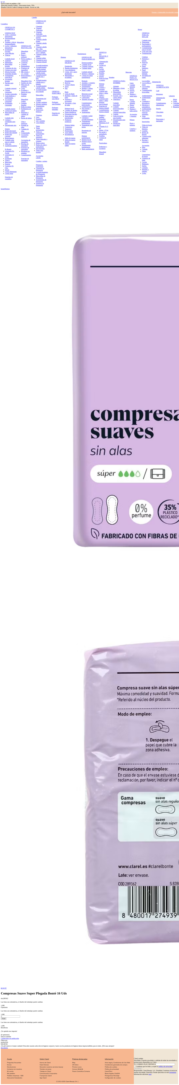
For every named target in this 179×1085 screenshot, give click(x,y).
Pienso (132, 89)
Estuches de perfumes (56, 114)
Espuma (39, 119)
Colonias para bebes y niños (103, 99)
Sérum (7, 170)
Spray (67, 86)
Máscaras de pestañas (25, 85)
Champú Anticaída (39, 33)
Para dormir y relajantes (86, 109)
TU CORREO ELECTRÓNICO (145, 1064)
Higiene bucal (69, 108)
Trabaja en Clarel (45, 1071)
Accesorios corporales (8, 100)
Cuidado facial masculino (118, 107)
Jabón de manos (70, 138)
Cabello (34, 17)
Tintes (38, 126)
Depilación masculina (116, 124)
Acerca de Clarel (45, 1062)
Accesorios (145, 145)
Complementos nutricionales (87, 104)
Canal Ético (108, 1071)
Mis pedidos (11, 1073)
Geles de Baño (69, 94)
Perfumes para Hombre (56, 103)
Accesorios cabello (39, 157)
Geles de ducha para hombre (118, 117)
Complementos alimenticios (161, 104)
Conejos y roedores (133, 129)
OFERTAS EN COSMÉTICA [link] (10, 28)
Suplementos (86, 112)
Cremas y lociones (102, 88)
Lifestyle (172, 96)
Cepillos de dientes (71, 110)
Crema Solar (9, 173)
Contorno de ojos (11, 68)
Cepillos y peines (41, 161)
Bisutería (176, 107)
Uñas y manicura (24, 122)
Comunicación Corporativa (48, 1073)
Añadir (3, 1018)
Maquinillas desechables (117, 93)
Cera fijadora (40, 123)
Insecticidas (146, 122)
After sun (8, 144)
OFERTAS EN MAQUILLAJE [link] (26, 47)
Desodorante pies (10, 125)
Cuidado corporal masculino (119, 111)
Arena (132, 92)
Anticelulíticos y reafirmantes (10, 97)
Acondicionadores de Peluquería (42, 173)
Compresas (68, 127)
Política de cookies (111, 1067)
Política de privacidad (112, 1069)
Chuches (159, 115)
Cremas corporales (8, 91)
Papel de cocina (145, 63)
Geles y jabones (101, 96)
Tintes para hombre (39, 151)
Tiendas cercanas (45, 1069)
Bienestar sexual (87, 94)
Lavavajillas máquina (146, 87)
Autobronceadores (11, 146)
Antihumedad (146, 109)
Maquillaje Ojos (26, 81)
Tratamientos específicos (9, 76)
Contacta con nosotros (14, 1069)
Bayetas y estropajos (145, 141)
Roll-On (67, 83)
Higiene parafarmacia (86, 137)
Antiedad (8, 61)
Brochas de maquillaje (24, 145)
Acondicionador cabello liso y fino (41, 76)
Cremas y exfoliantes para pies (10, 121)
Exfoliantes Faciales (8, 50)
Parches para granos (9, 84)
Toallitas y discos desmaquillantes (10, 43)
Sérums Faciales (10, 72)
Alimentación (156, 82)
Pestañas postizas (24, 95)
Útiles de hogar (147, 125)
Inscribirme (138, 1068)
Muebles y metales (145, 170)
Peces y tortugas (132, 124)
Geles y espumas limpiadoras (10, 35)
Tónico (7, 160)
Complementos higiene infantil (104, 111)
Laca (38, 117)
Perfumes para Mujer (55, 98)
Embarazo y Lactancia (103, 147)
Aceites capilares (41, 102)
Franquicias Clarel (46, 1075)
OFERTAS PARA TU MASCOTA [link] (134, 77)
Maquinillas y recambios (69, 76)
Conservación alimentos (146, 137)
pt (4, 2)
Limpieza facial (10, 33)
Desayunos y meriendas (160, 120)
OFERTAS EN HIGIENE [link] (70, 62)
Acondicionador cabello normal (41, 68)
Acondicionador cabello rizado (41, 72)
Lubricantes (86, 97)
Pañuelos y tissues (145, 60)
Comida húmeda (132, 86)
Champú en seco (41, 60)
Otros (144, 151)
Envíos (9, 1065)
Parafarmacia (82, 54)
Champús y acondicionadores (87, 118)
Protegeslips (69, 131)
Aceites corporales (11, 94)
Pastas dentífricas (70, 112)
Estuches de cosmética (9, 178)
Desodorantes (69, 81)
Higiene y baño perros (133, 110)
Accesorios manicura (24, 135)
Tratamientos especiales (40, 107)
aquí (150, 1074)
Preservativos (86, 96)
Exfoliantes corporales (8, 104)
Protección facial (10, 131)
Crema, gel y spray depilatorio (71, 73)
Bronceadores (9, 138)
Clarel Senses (44, 1065)
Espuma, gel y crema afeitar (117, 96)
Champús (39, 26)
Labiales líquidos (24, 104)
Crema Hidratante (11, 172)
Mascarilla (8, 162)
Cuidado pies (9, 118)
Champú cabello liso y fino (41, 48)
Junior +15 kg (103, 130)
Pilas (144, 147)
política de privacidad (165, 1066)
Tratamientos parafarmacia (86, 122)
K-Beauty (8, 149)
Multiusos (145, 164)
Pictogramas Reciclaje (112, 1075)
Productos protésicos (68, 121)
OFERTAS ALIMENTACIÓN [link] (162, 86)
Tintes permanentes (40, 129)
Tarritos (101, 75)
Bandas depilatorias (71, 68)
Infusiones (159, 94)
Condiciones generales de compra (116, 1065)
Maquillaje (20, 42)
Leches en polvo (102, 66)
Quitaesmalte (25, 133)
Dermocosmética (87, 63)
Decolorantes (40, 148)
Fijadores (39, 115)
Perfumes (51, 88)
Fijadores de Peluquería (40, 184)
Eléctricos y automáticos (146, 106)
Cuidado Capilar (87, 116)
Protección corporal (8, 135)
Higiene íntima (69, 125)
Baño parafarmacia (88, 149)
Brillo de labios (26, 107)
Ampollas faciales (11, 74)
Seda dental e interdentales (69, 117)
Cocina (144, 162)
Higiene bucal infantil (103, 103)
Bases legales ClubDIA (112, 1073)
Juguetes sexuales (87, 99)
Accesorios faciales (8, 80)
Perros (132, 100)
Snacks (101, 76)
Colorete (24, 64)
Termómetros (86, 86)
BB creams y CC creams (25, 73)
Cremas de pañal (102, 138)
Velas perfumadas (146, 117)
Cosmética (4, 24)
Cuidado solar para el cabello (9, 141)
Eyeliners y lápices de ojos (26, 91)
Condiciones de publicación (10, 1038)
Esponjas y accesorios (68, 100)
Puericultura (103, 143)
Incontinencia (69, 134)
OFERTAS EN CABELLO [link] (41, 22)
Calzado (144, 149)
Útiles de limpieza (145, 128)
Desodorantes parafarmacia (86, 146)
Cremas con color (10, 70)
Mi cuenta (10, 1071)
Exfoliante (8, 158)
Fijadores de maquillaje (25, 69)
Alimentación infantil (103, 62)
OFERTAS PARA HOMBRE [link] (119, 82)
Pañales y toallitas (102, 116)
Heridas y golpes (87, 88)
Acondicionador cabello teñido (41, 87)
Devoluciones (11, 1067)
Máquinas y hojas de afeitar (119, 89)
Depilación (68, 66)
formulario (172, 1072)
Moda (175, 99)
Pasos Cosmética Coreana (81, 1071)
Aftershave (116, 99)
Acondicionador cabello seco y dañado (41, 82)
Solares (7, 129)
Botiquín (84, 81)
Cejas (23, 88)
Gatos (132, 83)
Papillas (102, 73)
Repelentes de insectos (86, 131)
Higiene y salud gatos (133, 95)
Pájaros (132, 120)
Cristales (145, 168)
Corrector (24, 62)
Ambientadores (147, 96)
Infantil (97, 49)
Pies (66, 88)
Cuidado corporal (10, 88)
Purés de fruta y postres (103, 79)
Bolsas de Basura (145, 133)
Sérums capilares (41, 104)
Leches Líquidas (102, 70)
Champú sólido (41, 58)
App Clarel (43, 1078)
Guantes (145, 131)
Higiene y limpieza (88, 74)
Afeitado (116, 86)
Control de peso (87, 107)
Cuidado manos (10, 109)
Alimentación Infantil (160, 99)
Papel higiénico (145, 67)
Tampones (68, 129)
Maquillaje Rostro (24, 52)
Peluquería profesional (39, 166)
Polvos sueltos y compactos (26, 60)
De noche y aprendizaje (103, 133)
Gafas (175, 101)
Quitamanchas (146, 53)
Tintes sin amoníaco (39, 136)
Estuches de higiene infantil (104, 107)
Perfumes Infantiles (55, 108)
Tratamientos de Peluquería (41, 180)
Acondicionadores (42, 65)
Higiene (63, 57)
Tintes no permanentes (40, 133)
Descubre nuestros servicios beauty (51, 1067)
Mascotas (129, 72)
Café (157, 91)
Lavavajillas (146, 81)
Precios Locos (77, 1067)
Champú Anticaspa (39, 29)
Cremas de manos (11, 111)
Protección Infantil (11, 133)
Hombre (111, 77)
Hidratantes (8, 62)
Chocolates (159, 112)
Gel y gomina (40, 121)
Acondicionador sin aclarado (41, 90)
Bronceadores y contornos (26, 76)
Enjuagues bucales (71, 114)
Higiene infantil (101, 85)
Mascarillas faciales (8, 65)
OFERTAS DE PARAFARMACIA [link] (88, 58)
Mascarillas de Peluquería (40, 177)
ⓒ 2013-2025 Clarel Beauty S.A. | (67, 1081)
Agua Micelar (9, 53)
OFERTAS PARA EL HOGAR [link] (145, 35)
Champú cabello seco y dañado (41, 51)
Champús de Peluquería (40, 169)
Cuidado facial (10, 59)
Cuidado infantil (87, 72)
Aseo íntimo (69, 133)
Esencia (7, 164)
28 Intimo (75, 1065)
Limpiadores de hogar (146, 155)
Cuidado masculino (116, 104)
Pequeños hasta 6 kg (102, 120)
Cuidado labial (86, 68)
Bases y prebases (24, 56)
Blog (73, 1062)
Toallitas (102, 136)
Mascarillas (40, 95)
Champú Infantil (41, 62)
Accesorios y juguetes (133, 115)
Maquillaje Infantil (102, 153)
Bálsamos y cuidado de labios (25, 114)
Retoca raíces (40, 143)
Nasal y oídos (86, 90)
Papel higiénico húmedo (145, 72)
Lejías (144, 173)
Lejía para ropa (147, 51)
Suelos (144, 166)
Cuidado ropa (146, 40)
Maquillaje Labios (24, 100)
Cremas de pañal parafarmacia (87, 76)
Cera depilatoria (70, 70)
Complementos (26, 155)
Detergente (146, 42)
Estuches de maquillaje (25, 159)
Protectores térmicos (39, 111)
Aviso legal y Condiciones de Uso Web (117, 1062)
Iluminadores (25, 66)
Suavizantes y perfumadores (146, 45)
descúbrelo (4, 1048)
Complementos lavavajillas (147, 91)
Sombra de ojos (26, 83)
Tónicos (7, 55)
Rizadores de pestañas (25, 152)
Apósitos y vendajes (88, 83)
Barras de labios (26, 118)
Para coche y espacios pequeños (146, 112)
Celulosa (145, 57)
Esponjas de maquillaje (25, 148)
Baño (66, 92)
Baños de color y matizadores (41, 146)
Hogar (140, 29)
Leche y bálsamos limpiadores (11, 47)
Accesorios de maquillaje (25, 141)
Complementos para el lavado (147, 49)
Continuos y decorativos (146, 102)
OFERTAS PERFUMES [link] (56, 92)
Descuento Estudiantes (14, 1078)
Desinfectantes (86, 85)
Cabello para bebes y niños (103, 92)
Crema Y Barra (70, 85)
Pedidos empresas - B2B (15, 1075)
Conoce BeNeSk (77, 1069)
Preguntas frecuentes (14, 1062)
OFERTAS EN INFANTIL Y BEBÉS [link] (103, 55)
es (1, 2)
